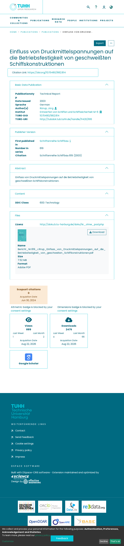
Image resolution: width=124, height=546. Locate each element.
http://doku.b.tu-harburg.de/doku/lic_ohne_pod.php (72, 224)
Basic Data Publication (28, 85)
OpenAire (61, 521)
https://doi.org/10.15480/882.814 (47, 72)
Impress (20, 456)
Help (96, 7)
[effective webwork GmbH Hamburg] (32, 481)
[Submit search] (88, 6)
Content (20, 193)
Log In (104, 7)
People (72, 20)
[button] (111, 7)
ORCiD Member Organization (50, 506)
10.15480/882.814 (49, 115)
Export (100, 43)
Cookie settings (24, 443)
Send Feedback (24, 437)
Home (13, 32)
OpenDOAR (38, 521)
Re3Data (94, 506)
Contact (20, 430)
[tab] (62, 85)
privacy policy (42, 535)
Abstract (20, 168)
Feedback (62, 538)
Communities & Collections (19, 20)
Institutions (88, 20)
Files (17, 215)
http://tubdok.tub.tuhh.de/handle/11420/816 (66, 119)
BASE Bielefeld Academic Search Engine (85, 521)
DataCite (72, 506)
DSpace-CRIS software (36, 472)
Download (98, 232)
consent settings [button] (21, 310)
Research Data (58, 20)
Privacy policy (23, 450)
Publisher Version (25, 132)
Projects (106, 20)
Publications (39, 20)
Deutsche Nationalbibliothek (26, 506)
